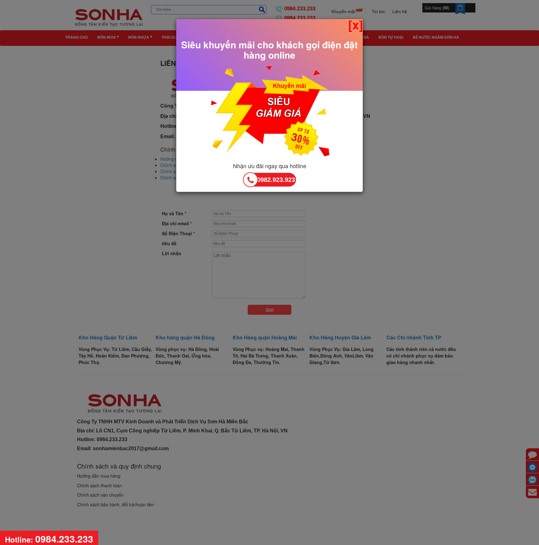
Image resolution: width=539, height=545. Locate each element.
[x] (355, 24)
